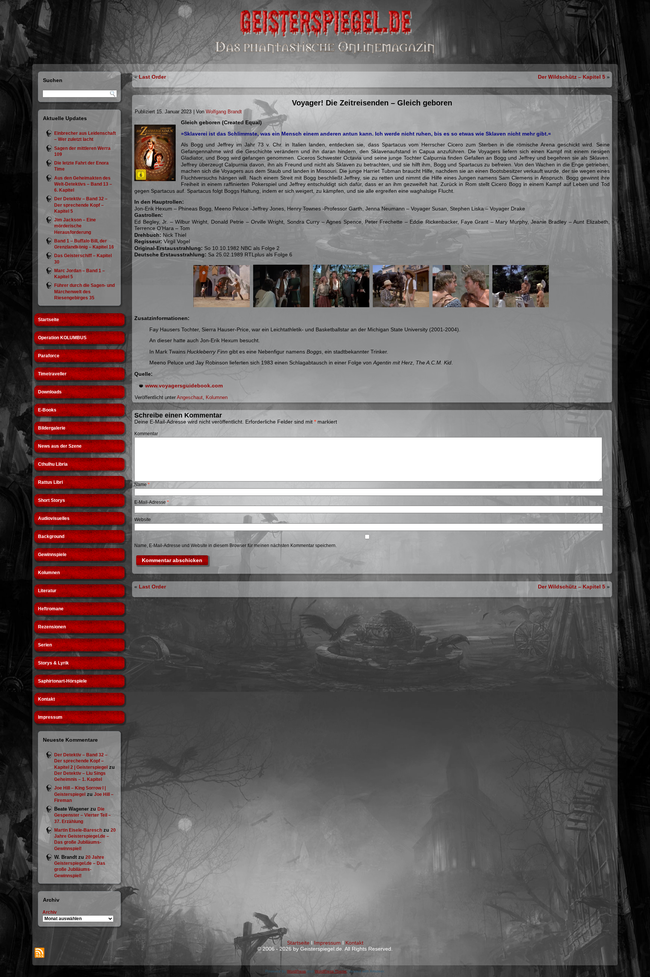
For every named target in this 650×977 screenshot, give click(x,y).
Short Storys (51, 500)
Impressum (50, 717)
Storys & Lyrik (53, 663)
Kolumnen (49, 572)
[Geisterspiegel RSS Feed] (39, 953)
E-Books (47, 410)
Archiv (50, 912)
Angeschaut (190, 397)
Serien (45, 645)
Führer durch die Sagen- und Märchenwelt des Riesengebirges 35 (84, 291)
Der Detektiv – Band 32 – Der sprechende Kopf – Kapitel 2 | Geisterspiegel (81, 761)
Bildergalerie (51, 428)
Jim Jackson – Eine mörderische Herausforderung (75, 226)
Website (142, 519)
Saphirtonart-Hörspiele (62, 681)
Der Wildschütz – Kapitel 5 (571, 77)
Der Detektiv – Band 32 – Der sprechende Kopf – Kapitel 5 (81, 205)
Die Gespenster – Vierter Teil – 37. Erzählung (82, 815)
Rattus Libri (50, 482)
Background (51, 536)
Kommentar (146, 433)
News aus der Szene (60, 446)
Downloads (50, 392)
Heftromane (51, 608)
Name (142, 484)
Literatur (47, 590)
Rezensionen (52, 626)
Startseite (48, 319)
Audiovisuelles (54, 518)
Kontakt (46, 699)
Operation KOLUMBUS (62, 337)
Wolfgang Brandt (224, 111)
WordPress (296, 971)
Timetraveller (52, 373)
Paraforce (48, 355)
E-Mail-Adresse (151, 502)
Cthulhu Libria (53, 464)
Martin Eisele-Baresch (78, 830)
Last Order (152, 77)
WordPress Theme (331, 971)
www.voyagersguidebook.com (184, 386)
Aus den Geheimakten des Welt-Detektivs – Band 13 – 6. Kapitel (83, 184)
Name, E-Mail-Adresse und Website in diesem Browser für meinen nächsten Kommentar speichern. (235, 545)
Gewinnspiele (52, 554)
